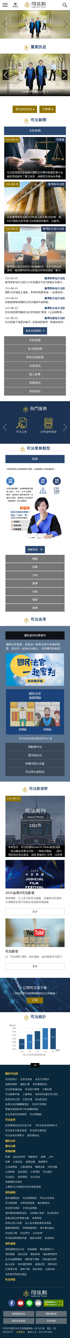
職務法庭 (40, 1167)
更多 (35, 911)
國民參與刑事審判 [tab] (35, 635)
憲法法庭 (10, 1146)
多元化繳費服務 (13, 1259)
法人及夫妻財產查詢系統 (38, 1223)
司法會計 (47, 1172)
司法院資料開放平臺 (16, 1238)
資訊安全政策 (18, 1321)
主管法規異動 (30, 1208)
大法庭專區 (11, 1167)
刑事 (7, 1162)
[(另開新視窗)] (11, 1304)
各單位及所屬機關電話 (17, 1104)
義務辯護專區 (12, 1228)
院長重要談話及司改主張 (18, 1125)
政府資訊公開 (12, 1099)
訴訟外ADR (19, 1157)
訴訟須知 (22, 1254)
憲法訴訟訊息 (24, 109)
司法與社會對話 (38, 1130)
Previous (5, 24)
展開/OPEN (35, 1065)
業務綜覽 (10, 1151)
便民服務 (10, 1243)
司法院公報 (11, 1233)
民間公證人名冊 (13, 1223)
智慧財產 (30, 1162)
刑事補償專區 (30, 1228)
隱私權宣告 (51, 1314)
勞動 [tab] (35, 559)
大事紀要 (47, 1089)
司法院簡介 (11, 1079)
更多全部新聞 (33, 331)
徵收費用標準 (50, 1254)
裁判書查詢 (43, 1203)
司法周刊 (25, 1233)
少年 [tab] (35, 575)
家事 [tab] (35, 583)
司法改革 (10, 1120)
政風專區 (22, 1177)
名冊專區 (37, 1218)
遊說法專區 (36, 1238)
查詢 (65, 5)
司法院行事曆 (32, 1089)
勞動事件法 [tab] (35, 747)
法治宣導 (37, 1233)
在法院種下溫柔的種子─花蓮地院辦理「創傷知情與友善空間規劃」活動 (35, 322)
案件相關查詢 (12, 1198)
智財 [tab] (35, 599)
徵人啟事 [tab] (35, 374)
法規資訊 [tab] (35, 365)
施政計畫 (25, 1084)
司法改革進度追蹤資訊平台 (34, 738)
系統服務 (32, 1249)
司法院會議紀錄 (13, 1089)
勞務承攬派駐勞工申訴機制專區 (22, 1109)
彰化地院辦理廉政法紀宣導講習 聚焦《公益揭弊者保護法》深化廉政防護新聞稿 (35, 312)
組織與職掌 (11, 1084)
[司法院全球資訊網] (35, 4)
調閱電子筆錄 (32, 1259)
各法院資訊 (41, 1099)
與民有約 (52, 1264)
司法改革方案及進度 (16, 1130)
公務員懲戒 (26, 1167)
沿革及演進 (26, 1079)
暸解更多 (33, 549)
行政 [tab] (35, 591)
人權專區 (27, 1094)
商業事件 (43, 1162)
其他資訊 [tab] (35, 391)
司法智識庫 (11, 1203)
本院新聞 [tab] (35, 340)
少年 (51, 1157)
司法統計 (10, 1177)
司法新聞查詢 (30, 1198)
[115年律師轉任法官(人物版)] (35, 24)
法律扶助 (50, 1269)
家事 (43, 1157)
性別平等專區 (39, 1104)
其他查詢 (49, 1238)
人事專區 (35, 1172)
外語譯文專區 (12, 1208)
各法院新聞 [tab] (35, 348)
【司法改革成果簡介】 (46, 1125)
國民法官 (10, 1141)
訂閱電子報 (11, 1269)
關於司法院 (11, 1073)
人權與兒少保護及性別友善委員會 (23, 1187)
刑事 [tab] (35, 567)
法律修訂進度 (37, 1213)
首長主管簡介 (42, 1079)
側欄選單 (5, 5)
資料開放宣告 (18, 1314)
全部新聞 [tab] (35, 130)
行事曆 (46, 109)
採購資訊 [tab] (35, 382)
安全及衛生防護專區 (16, 1114)
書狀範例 (35, 1254)
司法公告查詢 (47, 1198)
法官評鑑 (52, 1167)
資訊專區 (22, 1172)
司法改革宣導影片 (14, 1135)
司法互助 (35, 1177)
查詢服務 (10, 1192)
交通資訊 (20, 1332)
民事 (7, 1157)
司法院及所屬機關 (15, 5)
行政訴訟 (18, 1162)
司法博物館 (36, 1114)
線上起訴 (10, 1264)
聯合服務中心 (47, 1249)
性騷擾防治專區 (13, 1182)
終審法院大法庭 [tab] (35, 763)
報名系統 (37, 1269)
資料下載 (25, 1269)
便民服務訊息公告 (14, 1249)
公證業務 (10, 1172)
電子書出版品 (47, 1228)
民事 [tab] (35, 459)
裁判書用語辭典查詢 (16, 1213)
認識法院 (40, 1264)
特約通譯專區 (25, 1264)
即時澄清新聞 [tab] (35, 357)
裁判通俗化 (33, 1135)
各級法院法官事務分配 (17, 1218)
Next (65, 24)
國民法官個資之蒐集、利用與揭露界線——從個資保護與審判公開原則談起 (35, 292)
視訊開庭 (10, 1254)
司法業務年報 (12, 1094)
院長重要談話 (40, 1084)
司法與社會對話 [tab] (35, 772)
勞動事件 (33, 1157)
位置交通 (27, 1099)
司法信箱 (51, 1321)
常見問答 (10, 1279)
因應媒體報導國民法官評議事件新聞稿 (26, 302)
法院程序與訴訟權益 (16, 1274)
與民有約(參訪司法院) (46, 1094)
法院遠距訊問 (49, 1259)
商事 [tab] (35, 608)
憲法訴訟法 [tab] (35, 755)
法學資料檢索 (27, 1203)
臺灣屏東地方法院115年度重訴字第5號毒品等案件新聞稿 (35, 282)
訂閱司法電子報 (35, 988)
